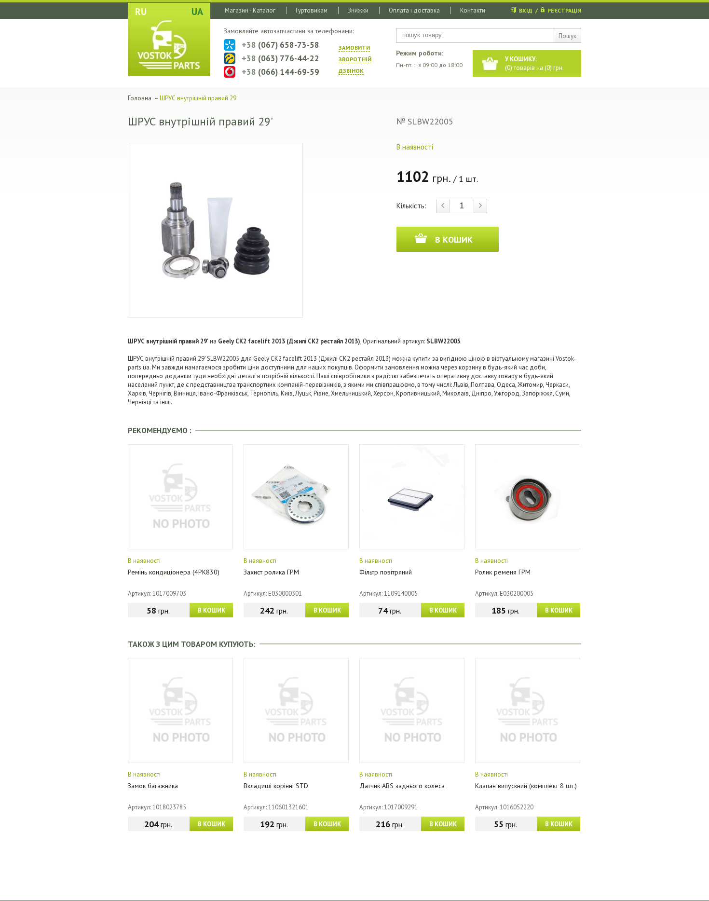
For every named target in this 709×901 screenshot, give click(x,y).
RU (141, 11)
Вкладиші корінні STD (276, 785)
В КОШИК (211, 610)
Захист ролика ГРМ (271, 572)
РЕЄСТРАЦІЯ (564, 10)
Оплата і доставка (414, 10)
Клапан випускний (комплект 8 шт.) (526, 785)
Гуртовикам (311, 10)
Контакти (472, 10)
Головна (139, 98)
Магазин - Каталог (250, 10)
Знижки (358, 10)
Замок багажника (153, 785)
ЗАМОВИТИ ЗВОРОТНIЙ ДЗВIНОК (355, 59)
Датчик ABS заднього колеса (402, 785)
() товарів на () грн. (534, 63)
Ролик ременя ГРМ (503, 572)
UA (197, 11)
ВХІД (525, 10)
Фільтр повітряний (385, 572)
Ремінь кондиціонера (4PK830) (173, 572)
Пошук (567, 36)
